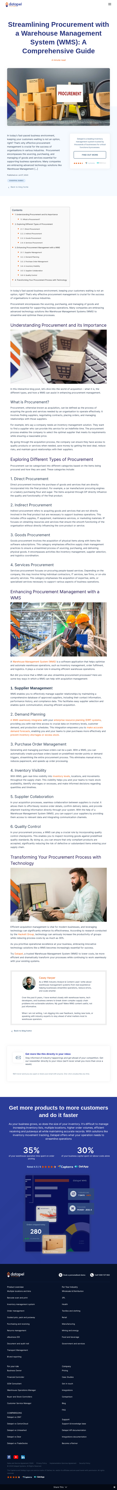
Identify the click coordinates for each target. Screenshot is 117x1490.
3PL (63, 1298)
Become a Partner (70, 1443)
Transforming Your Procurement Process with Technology (42, 280)
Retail (64, 1317)
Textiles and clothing (71, 1311)
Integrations (67, 1390)
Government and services (73, 1343)
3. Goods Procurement (32, 238)
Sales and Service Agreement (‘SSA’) (20, 1463)
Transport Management (17, 1350)
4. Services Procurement (33, 243)
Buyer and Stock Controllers (19, 1397)
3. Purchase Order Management (36, 262)
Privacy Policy (41, 1463)
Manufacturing (68, 1324)
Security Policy (84, 1463)
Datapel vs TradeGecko (17, 1443)
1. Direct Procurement (31, 229)
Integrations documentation (74, 1437)
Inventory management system (21, 1304)
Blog (64, 1403)
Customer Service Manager (19, 1403)
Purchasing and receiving (18, 1324)
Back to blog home (20, 187)
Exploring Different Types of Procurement (35, 224)
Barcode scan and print (17, 1298)
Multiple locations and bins (19, 1291)
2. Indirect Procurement (33, 234)
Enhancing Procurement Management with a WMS (38, 247)
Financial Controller (15, 1377)
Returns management (16, 1330)
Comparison (67, 1397)
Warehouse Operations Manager (21, 1390)
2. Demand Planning (31, 257)
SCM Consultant (14, 1383)
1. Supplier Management (32, 252)
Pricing (65, 1370)
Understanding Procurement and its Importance (37, 214)
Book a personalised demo (74, 1275)
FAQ (64, 1410)
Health (65, 1304)
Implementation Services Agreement (63, 1463)
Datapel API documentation (74, 1430)
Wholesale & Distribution (73, 1291)
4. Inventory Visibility (32, 266)
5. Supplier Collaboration (33, 271)
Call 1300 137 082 (102, 1275)
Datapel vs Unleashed (17, 1430)
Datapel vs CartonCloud (17, 1423)
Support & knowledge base (74, 1423)
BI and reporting (14, 1357)
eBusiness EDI (13, 1337)
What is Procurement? (31, 219)
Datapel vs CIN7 (14, 1417)
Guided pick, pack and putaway (21, 1317)
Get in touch (67, 1383)
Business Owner (14, 1370)
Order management (15, 1311)
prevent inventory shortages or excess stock (34, 734)
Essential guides (16, 180)
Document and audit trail (18, 1343)
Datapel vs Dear (14, 1437)
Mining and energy (70, 1330)
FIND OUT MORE (90, 155)
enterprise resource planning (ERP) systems (77, 720)
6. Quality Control (30, 275)
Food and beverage (70, 1337)
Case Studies (68, 1377)
